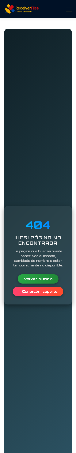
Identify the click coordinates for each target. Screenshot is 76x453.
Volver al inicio (38, 279)
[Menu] (69, 9)
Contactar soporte (39, 291)
